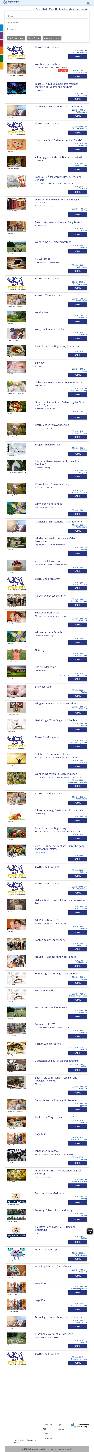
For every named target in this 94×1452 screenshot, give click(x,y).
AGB (44, 1429)
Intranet (60, 1429)
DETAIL (77, 56)
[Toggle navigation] (88, 3)
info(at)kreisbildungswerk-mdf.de (73, 9)
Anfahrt (46, 1433)
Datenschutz (48, 1424)
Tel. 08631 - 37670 (46, 9)
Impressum (47, 1438)
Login (59, 1424)
